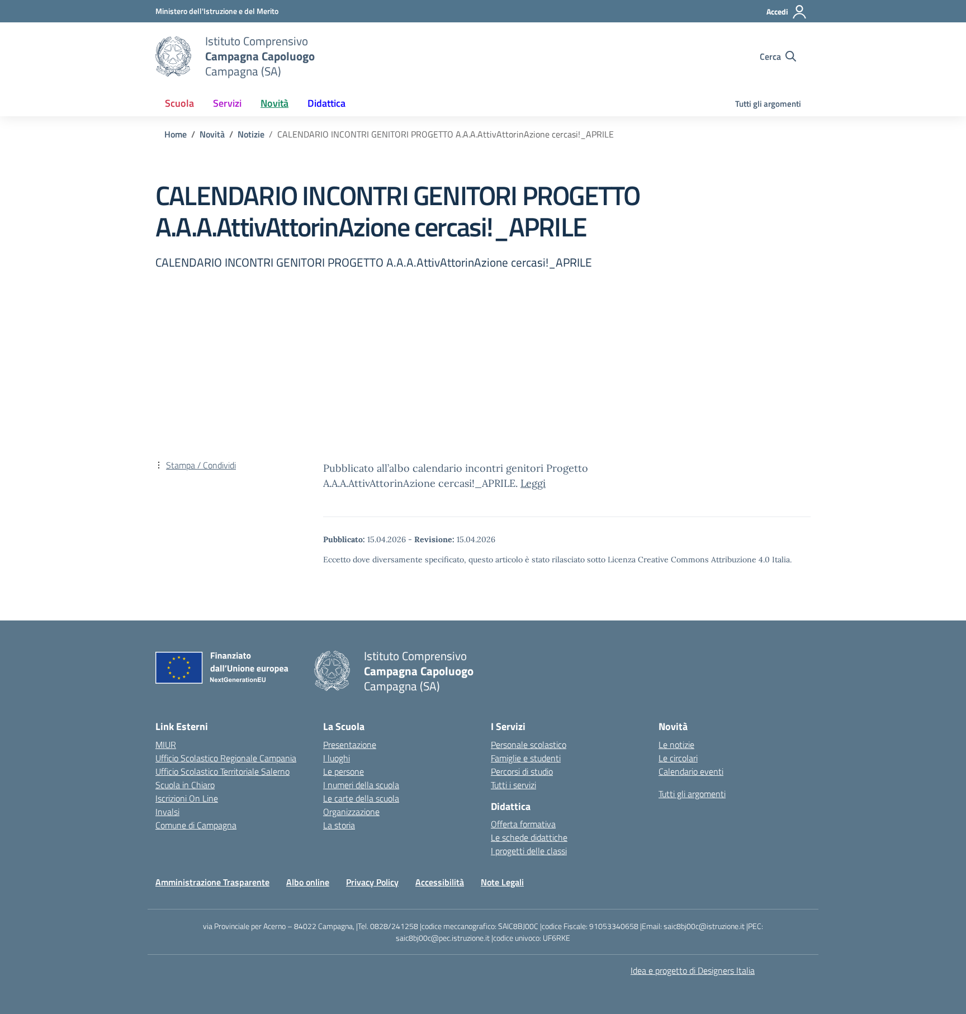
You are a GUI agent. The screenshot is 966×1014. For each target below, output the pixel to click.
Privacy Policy (372, 882)
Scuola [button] (179, 103)
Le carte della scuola (361, 798)
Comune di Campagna (195, 825)
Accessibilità (439, 882)
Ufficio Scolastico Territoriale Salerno (222, 771)
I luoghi (336, 758)
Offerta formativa (523, 824)
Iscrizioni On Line (186, 798)
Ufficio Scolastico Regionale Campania (225, 758)
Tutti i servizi (513, 785)
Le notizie (676, 744)
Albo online (307, 882)
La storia (339, 825)
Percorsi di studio (522, 771)
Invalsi (167, 811)
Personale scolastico (528, 744)
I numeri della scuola (361, 785)
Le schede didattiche (529, 837)
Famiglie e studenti (526, 758)
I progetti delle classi (529, 850)
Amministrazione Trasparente (212, 882)
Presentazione (349, 744)
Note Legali (502, 882)
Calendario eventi (691, 771)
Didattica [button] (326, 103)
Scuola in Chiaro (185, 785)
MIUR (165, 744)
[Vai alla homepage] (173, 56)
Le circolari (678, 758)
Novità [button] (274, 103)
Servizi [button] (227, 103)
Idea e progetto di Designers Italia (693, 970)
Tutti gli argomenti (768, 103)
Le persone (343, 771)
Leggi (533, 483)
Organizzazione (351, 811)
